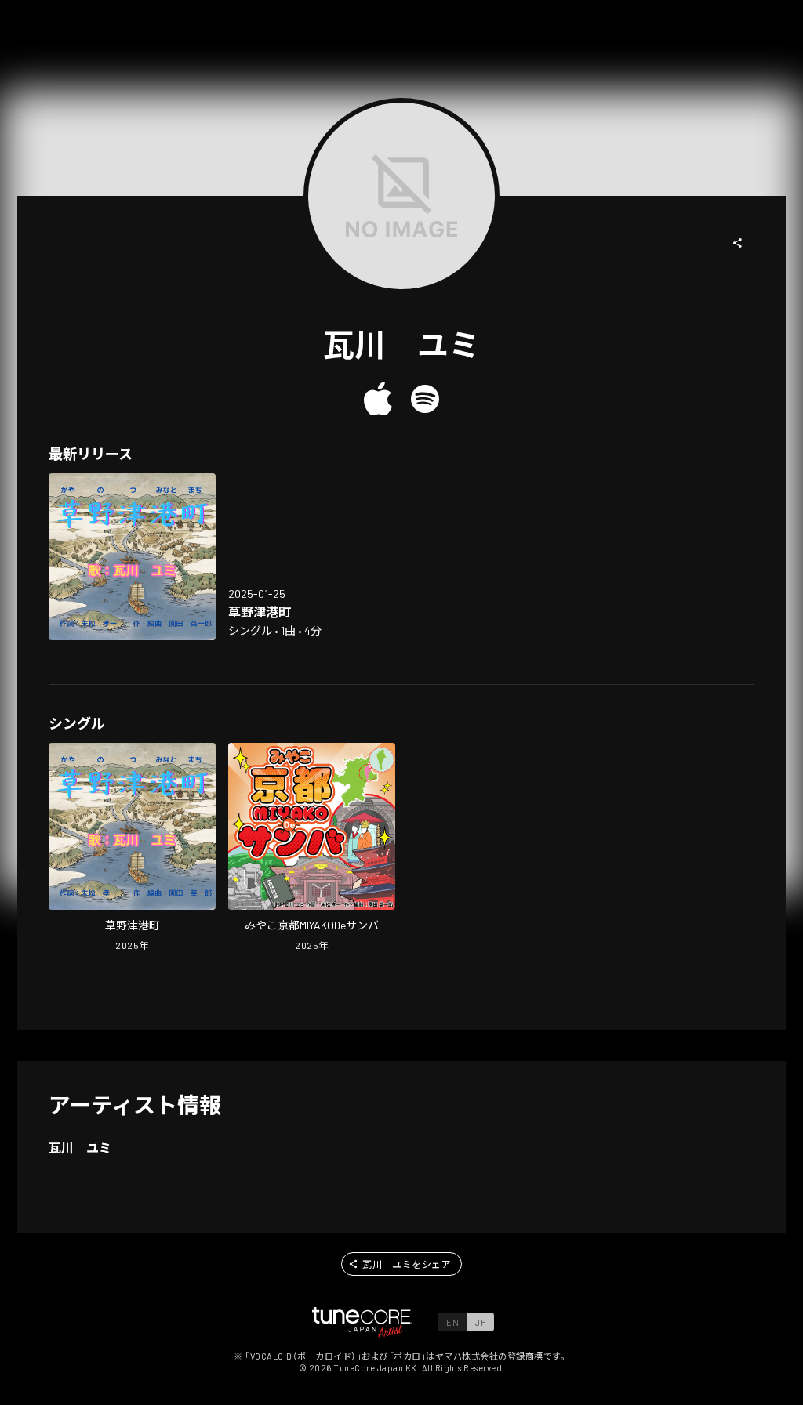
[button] (737, 243)
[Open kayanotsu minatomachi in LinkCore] (132, 556)
